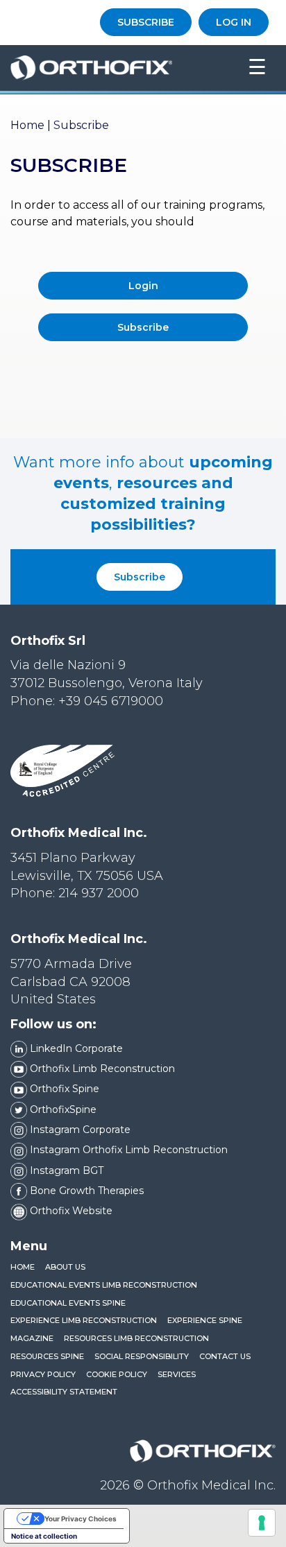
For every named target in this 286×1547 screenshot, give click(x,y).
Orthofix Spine (63, 1088)
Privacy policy (43, 1374)
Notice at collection (44, 1536)
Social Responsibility (141, 1356)
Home (27, 125)
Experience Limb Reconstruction (83, 1320)
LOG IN (233, 22)
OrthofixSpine (61, 1109)
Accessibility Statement (63, 1392)
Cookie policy (116, 1374)
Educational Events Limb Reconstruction (103, 1285)
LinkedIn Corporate (75, 1048)
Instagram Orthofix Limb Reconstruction (127, 1149)
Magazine (31, 1338)
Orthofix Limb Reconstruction (101, 1068)
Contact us (225, 1356)
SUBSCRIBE (145, 22)
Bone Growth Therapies (85, 1190)
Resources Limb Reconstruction (136, 1338)
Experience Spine (204, 1320)
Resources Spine (47, 1356)
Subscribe (139, 577)
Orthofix (118, 67)
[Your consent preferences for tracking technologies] (262, 1523)
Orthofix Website (69, 1210)
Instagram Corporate (79, 1129)
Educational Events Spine (68, 1303)
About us (65, 1267)
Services (177, 1374)
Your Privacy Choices (80, 1518)
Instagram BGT (65, 1170)
